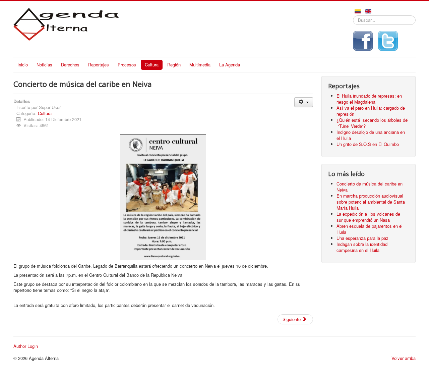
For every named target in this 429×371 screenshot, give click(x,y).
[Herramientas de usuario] (303, 102)
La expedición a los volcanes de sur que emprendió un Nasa (369, 217)
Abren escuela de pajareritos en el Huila (369, 229)
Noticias (44, 64)
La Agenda (229, 64)
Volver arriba (403, 358)
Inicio (22, 64)
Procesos (127, 64)
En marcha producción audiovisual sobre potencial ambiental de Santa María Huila (370, 202)
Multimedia (199, 64)
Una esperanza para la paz (363, 238)
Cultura (152, 64)
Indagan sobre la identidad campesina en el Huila (361, 247)
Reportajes (98, 64)
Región (174, 64)
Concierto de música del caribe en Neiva (369, 186)
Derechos (70, 64)
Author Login (25, 346)
